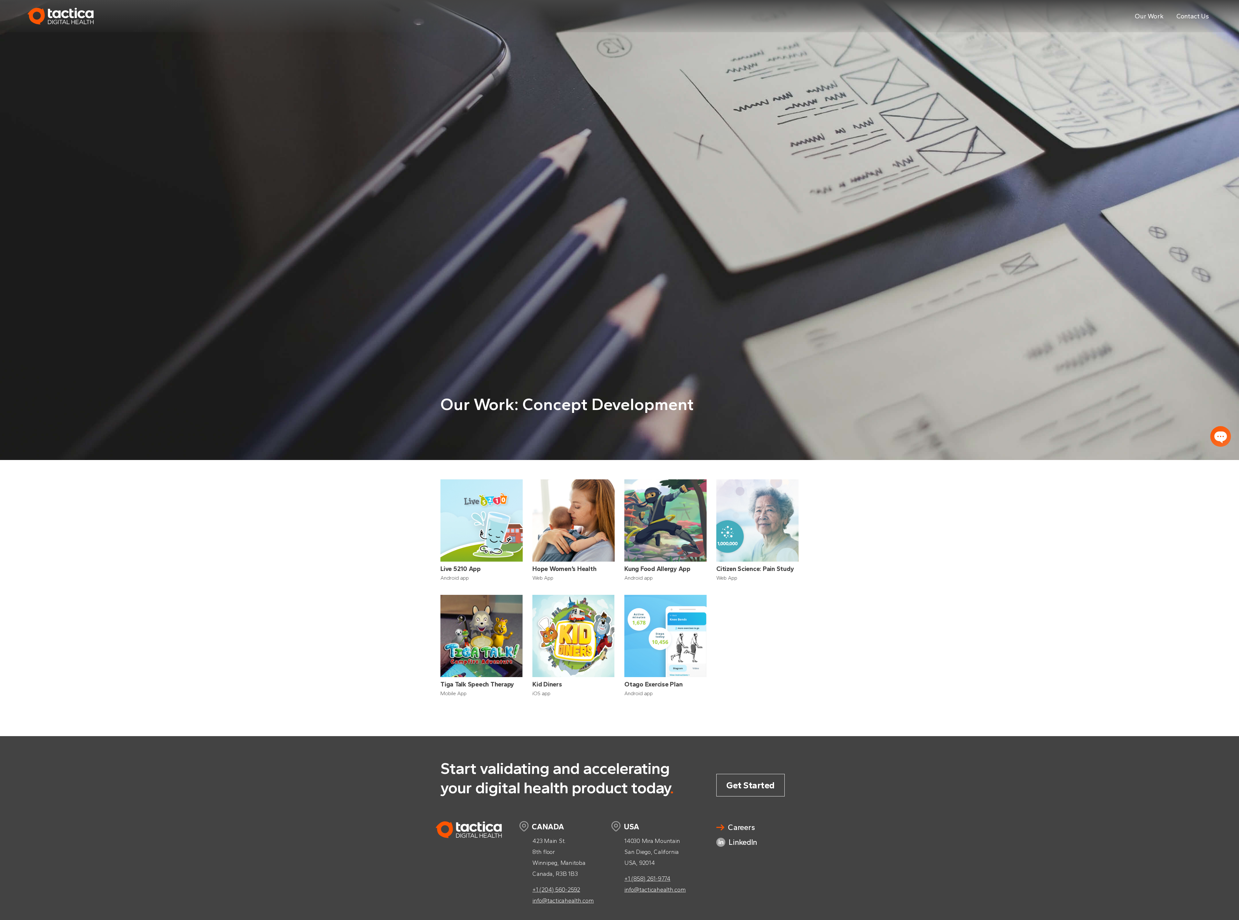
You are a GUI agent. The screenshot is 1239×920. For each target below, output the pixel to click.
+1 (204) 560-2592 (556, 889)
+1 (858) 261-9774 (647, 878)
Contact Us (1192, 16)
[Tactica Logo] (60, 30)
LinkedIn (743, 842)
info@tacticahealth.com (563, 900)
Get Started (750, 785)
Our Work (1149, 16)
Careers (741, 827)
